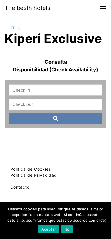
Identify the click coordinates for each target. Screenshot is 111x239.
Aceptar (48, 229)
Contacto (20, 187)
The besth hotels (27, 8)
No (67, 229)
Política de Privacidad (33, 175)
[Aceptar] (104, 220)
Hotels (12, 27)
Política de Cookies (30, 169)
